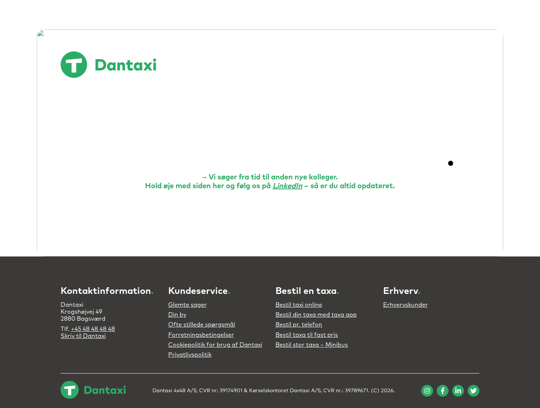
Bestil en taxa (216, 65)
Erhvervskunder (405, 305)
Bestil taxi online (299, 305)
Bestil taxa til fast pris (307, 335)
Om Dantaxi (355, 65)
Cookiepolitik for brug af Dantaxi (215, 345)
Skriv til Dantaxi (83, 336)
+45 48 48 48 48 (93, 329)
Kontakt (445, 65)
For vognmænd (402, 65)
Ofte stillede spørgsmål (201, 325)
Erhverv (317, 65)
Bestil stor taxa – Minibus (312, 345)
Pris (291, 65)
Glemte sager (187, 305)
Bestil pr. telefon (299, 325)
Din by (177, 315)
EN (470, 65)
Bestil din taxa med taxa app (316, 315)
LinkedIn (287, 186)
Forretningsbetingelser (201, 335)
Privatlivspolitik (190, 355)
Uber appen (260, 65)
